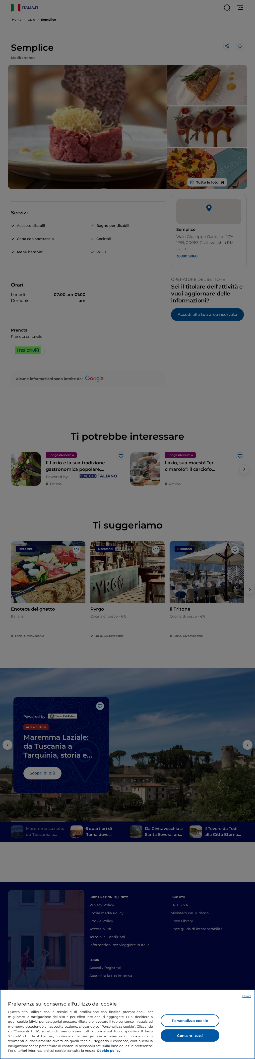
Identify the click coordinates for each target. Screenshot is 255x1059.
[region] (127, 1024)
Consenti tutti (190, 1035)
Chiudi (246, 996)
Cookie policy (109, 1051)
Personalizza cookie (190, 1020)
